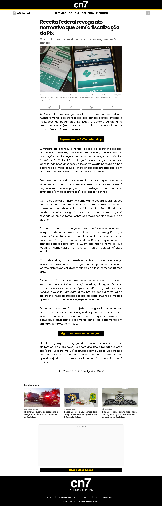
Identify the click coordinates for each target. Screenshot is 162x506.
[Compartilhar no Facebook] (50, 107)
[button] (112, 107)
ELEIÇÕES (102, 13)
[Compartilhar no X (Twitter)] (70, 107)
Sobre (49, 497)
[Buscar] (148, 13)
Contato (86, 497)
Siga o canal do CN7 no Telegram (81, 333)
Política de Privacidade (105, 497)
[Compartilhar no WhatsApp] (91, 107)
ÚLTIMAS (60, 13)
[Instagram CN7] (14, 13)
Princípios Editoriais (67, 497)
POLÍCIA (74, 13)
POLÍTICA (88, 13)
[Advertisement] (81, 446)
